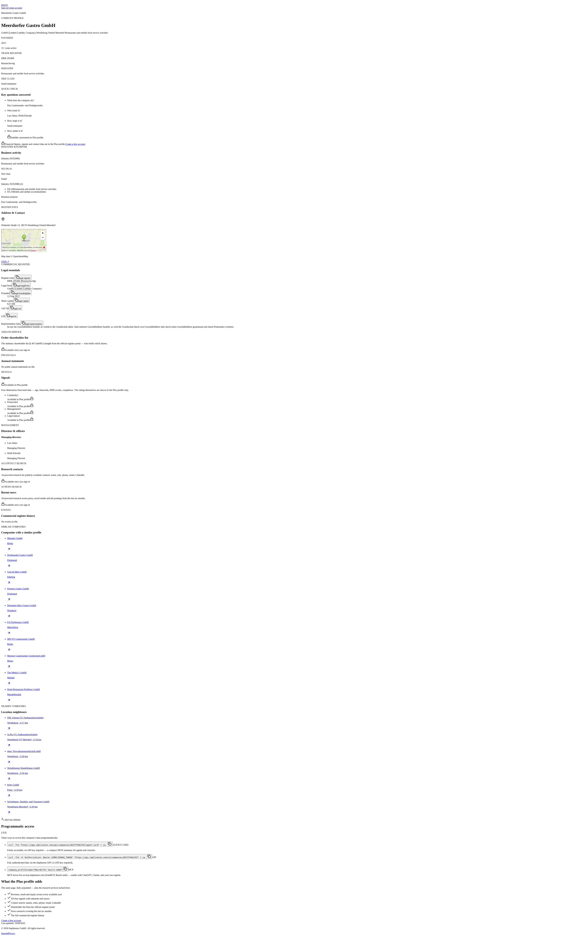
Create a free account (75, 144)
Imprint (4, 933)
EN (6, 5)
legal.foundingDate (22, 293)
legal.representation (33, 324)
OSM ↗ (5, 261)
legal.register (24, 278)
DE (2, 5)
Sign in (4, 8)
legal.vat (17, 309)
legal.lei (13, 316)
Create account (15, 8)
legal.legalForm (23, 286)
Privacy (11, 933)
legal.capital (23, 301)
